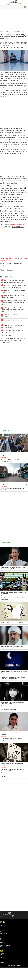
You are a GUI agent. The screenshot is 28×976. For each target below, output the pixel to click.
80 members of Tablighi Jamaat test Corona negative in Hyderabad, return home (13, 302)
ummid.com (4, 7)
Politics (1, 942)
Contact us (2, 930)
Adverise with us (3, 933)
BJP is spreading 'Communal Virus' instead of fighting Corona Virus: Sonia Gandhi (12, 309)
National (2, 938)
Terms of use (3, 924)
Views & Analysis (4, 946)
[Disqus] (14, 364)
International (2, 941)
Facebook (2, 953)
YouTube (2, 956)
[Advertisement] (14, 20)
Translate (6, 266)
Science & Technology (5, 945)
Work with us (3, 931)
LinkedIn (2, 957)
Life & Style (2, 943)
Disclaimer (2, 925)
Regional (2, 939)
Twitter (1, 954)
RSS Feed (2, 951)
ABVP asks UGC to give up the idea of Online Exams (13, 622)
